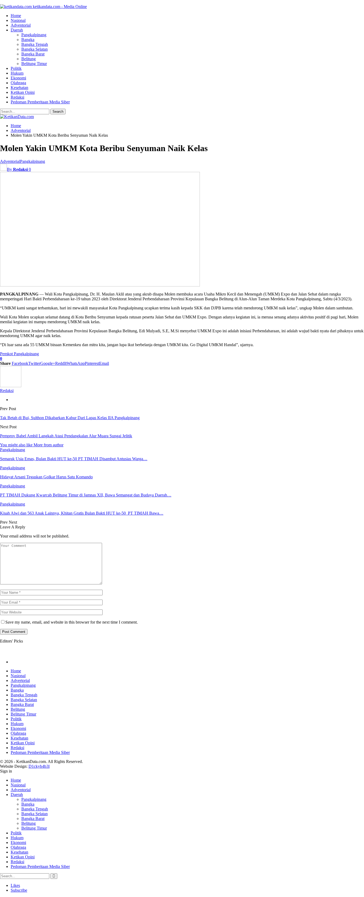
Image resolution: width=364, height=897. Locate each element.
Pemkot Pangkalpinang (19, 353)
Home (16, 15)
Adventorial (21, 25)
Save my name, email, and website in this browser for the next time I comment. (71, 622)
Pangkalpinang (33, 35)
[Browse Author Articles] (10, 385)
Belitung (28, 58)
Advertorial (20, 680)
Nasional (18, 20)
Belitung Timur (34, 63)
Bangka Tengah (34, 44)
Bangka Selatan (34, 49)
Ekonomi (18, 78)
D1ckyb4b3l (39, 766)
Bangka (27, 39)
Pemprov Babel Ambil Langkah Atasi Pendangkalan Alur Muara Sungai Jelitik (66, 436)
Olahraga (18, 82)
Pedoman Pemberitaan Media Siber (40, 102)
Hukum (17, 73)
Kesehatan (19, 87)
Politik (16, 68)
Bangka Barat (33, 54)
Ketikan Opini (23, 92)
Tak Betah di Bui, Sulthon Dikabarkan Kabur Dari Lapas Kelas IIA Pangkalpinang (70, 417)
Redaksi (17, 97)
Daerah (17, 30)
